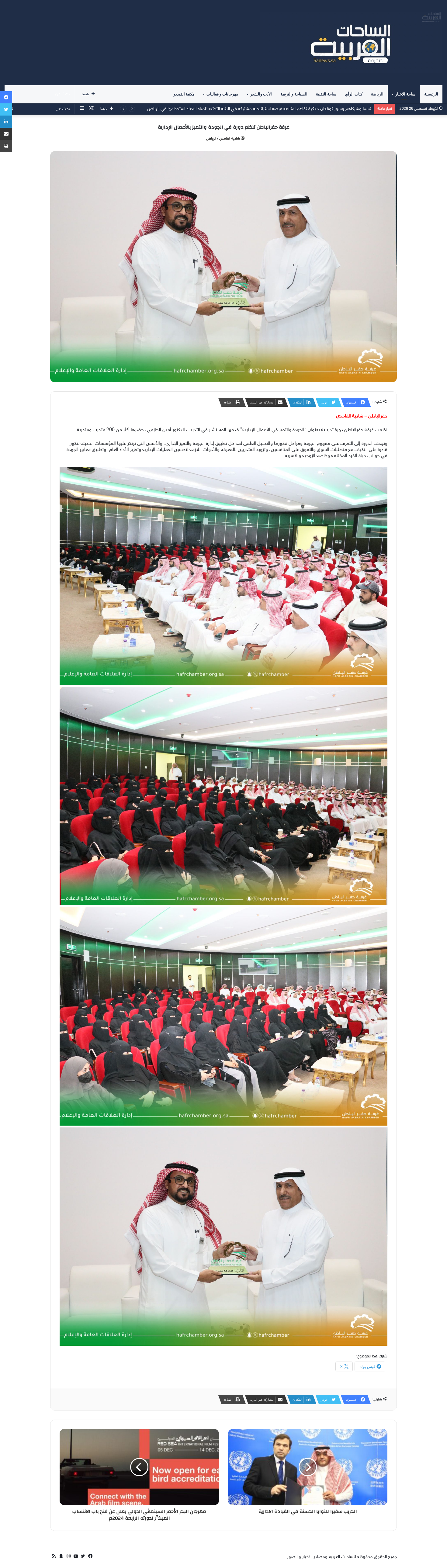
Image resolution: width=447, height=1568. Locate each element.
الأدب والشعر (261, 94)
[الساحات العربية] (351, 42)
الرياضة (377, 94)
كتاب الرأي (353, 94)
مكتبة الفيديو (184, 94)
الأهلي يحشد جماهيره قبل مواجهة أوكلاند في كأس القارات (319, 109)
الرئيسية (431, 94)
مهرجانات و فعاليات (222, 94)
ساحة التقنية (326, 94)
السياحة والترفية (294, 94)
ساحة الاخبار (405, 94)
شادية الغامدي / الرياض (223, 139)
